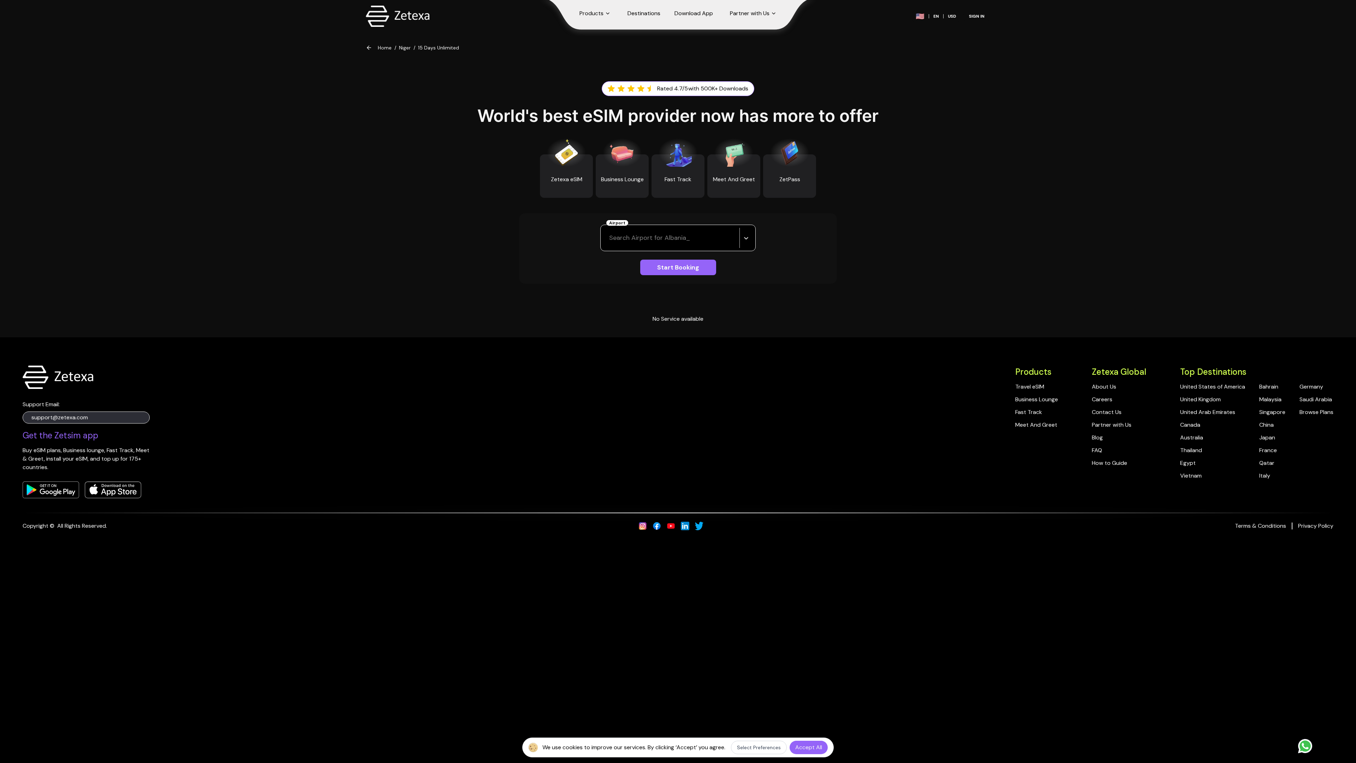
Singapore (1272, 412)
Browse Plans (1316, 412)
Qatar (1266, 463)
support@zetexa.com (59, 417)
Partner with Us (1111, 424)
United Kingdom (1200, 399)
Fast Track (1028, 412)
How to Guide (1109, 463)
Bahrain (1268, 386)
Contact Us (1107, 412)
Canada (1190, 424)
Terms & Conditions (1260, 526)
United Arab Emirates (1207, 412)
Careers (1102, 399)
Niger (405, 48)
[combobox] (610, 238)
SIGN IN (977, 16)
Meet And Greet (1036, 424)
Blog (1097, 437)
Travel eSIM (1029, 386)
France (1268, 450)
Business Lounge (1036, 399)
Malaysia (1270, 399)
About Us (1104, 386)
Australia (1191, 437)
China (1266, 424)
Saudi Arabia (1316, 399)
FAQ (1097, 450)
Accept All (808, 747)
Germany (1311, 386)
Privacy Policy (1315, 526)
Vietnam (1191, 475)
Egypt (1188, 463)
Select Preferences (759, 747)
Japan (1267, 437)
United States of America (1212, 386)
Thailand (1191, 450)
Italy (1264, 475)
